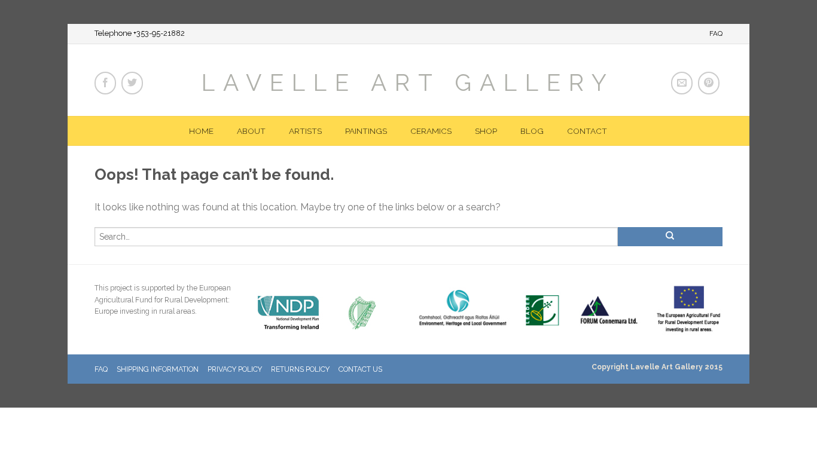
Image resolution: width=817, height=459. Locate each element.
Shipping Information (158, 369)
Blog (532, 131)
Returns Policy (300, 369)
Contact (587, 131)
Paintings (366, 131)
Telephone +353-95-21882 (139, 34)
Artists (305, 131)
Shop (486, 131)
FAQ (716, 33)
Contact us (360, 369)
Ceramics (431, 131)
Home (201, 131)
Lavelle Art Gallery (408, 81)
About (251, 131)
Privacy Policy (235, 369)
